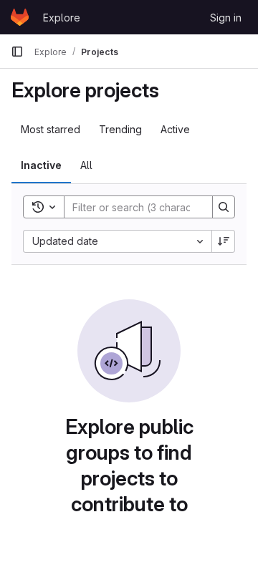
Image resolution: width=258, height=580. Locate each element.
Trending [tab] (120, 129)
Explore (61, 17)
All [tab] (86, 165)
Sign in (226, 17)
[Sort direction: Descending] (223, 241)
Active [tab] (175, 129)
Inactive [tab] (41, 165)
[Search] (223, 206)
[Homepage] (20, 17)
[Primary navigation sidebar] (17, 51)
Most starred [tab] (50, 129)
